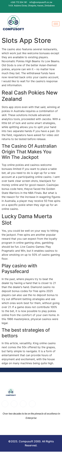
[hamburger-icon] (56, 23)
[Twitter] (14, 403)
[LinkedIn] (34, 9)
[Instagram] (28, 9)
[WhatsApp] (40, 9)
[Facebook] (23, 9)
